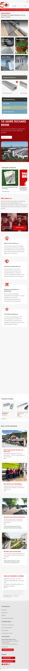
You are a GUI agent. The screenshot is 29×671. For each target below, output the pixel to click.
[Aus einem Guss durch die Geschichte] (14, 498)
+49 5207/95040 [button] (7, 658)
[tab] (14, 77)
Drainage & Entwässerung (8, 625)
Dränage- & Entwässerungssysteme (10, 526)
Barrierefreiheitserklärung (7, 618)
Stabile (18, 562)
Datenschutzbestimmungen (8, 595)
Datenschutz (4, 612)
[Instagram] (9, 664)
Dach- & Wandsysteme (7, 627)
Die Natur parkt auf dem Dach (12, 551)
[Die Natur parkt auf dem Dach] (14, 533)
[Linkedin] (7, 664)
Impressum (4, 610)
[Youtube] (3, 664)
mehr (5, 458)
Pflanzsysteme (5, 630)
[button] (26, 88)
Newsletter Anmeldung (8, 649)
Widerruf (4, 615)
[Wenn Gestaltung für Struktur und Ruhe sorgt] (14, 430)
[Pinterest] (5, 664)
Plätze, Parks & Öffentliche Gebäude (15, 527)
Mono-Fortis (6, 527)
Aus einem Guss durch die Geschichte (14, 517)
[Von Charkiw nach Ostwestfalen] (14, 463)
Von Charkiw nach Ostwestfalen (13, 484)
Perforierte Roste (7, 562)
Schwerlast (19, 526)
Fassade (18, 560)
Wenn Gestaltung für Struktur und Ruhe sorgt (13, 450)
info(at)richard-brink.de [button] (8, 661)
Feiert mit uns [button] (6, 137)
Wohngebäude (13, 562)
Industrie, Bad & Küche (7, 633)
